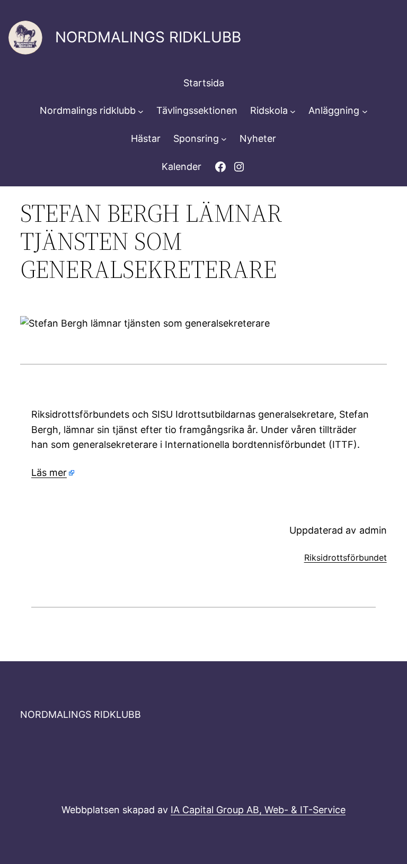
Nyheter (258, 138)
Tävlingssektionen (196, 110)
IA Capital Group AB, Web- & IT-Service (258, 809)
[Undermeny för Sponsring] (224, 139)
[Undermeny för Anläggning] (365, 111)
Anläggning (333, 110)
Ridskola (269, 110)
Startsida (203, 82)
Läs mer (49, 472)
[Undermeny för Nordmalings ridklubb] (141, 111)
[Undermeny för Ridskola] (293, 111)
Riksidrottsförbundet (345, 557)
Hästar (146, 138)
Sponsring (196, 138)
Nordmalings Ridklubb (148, 37)
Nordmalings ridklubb (88, 110)
